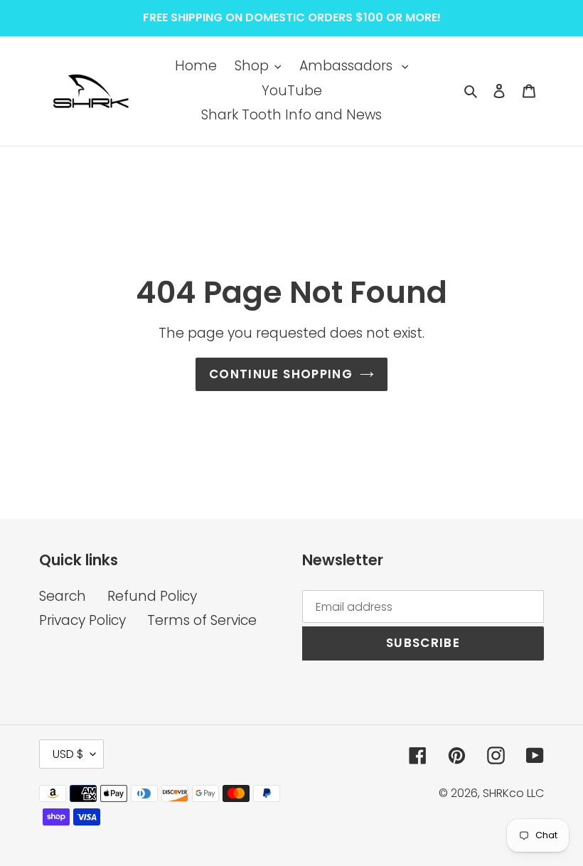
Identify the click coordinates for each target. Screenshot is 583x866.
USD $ (68, 754)
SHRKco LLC (513, 793)
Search (62, 596)
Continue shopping (281, 374)
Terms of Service (202, 620)
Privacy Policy (82, 620)
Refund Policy (152, 596)
